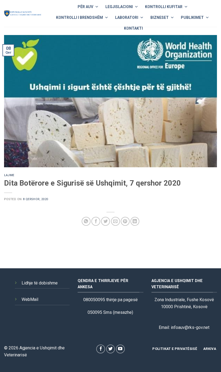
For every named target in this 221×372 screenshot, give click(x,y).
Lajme (9, 175)
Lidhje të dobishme (40, 283)
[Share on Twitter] (105, 221)
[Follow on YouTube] (120, 349)
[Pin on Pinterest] (125, 221)
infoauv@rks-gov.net (190, 327)
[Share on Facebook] (95, 221)
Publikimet (192, 17)
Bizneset (159, 17)
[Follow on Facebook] (100, 349)
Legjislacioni (119, 7)
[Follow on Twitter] (110, 349)
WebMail (30, 299)
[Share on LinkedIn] (134, 221)
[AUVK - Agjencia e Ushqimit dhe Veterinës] (23, 13)
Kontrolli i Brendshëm (79, 17)
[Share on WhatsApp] (86, 221)
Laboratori (126, 17)
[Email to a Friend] (115, 221)
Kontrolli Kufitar (163, 7)
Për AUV (85, 7)
